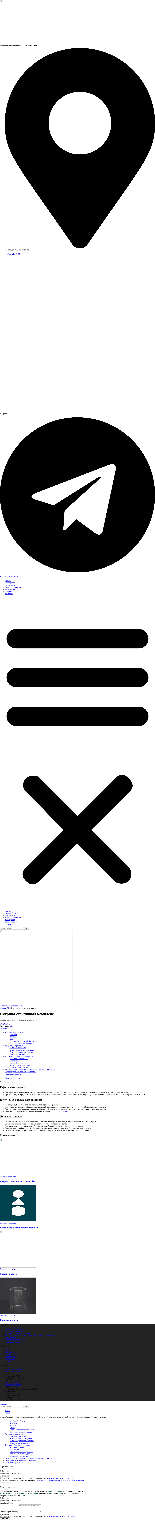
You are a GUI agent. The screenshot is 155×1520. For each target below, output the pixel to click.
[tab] (80, 1078)
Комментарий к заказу (9, 1512)
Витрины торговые (18, 1048)
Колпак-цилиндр (9, 1320)
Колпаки (13, 1035)
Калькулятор (10, 589)
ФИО (2, 1471)
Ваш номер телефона (9, 1473)
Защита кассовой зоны (19, 1059)
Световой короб (8, 1274)
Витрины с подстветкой (20, 1054)
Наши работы (10, 583)
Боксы (12, 1039)
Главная (8, 581)
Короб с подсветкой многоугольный (19, 1227)
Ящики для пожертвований (21, 1043)
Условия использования (74, 1480)
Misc (9, 1008)
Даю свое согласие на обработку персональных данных (39, 1478)
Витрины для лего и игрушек (22, 1052)
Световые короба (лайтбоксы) (22, 1041)
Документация (11, 591)
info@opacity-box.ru (56, 1491)
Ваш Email (4, 1503)
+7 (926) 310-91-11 (61, 1111)
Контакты (9, 594)
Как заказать (10, 585)
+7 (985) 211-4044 (7, 1493)
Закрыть (3, 1028)
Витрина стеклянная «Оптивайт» (17, 1181)
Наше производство (13, 587)
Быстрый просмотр (8, 1177)
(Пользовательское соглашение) (62, 1478)
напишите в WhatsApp (28, 1493)
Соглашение (5, 1476)
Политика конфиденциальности (49, 1480)
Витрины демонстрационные (22, 1050)
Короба (13, 1037)
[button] (77, 752)
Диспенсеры (15, 1061)
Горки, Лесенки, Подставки (21, 1063)
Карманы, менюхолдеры (20, 1065)
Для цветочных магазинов (20, 1067)
